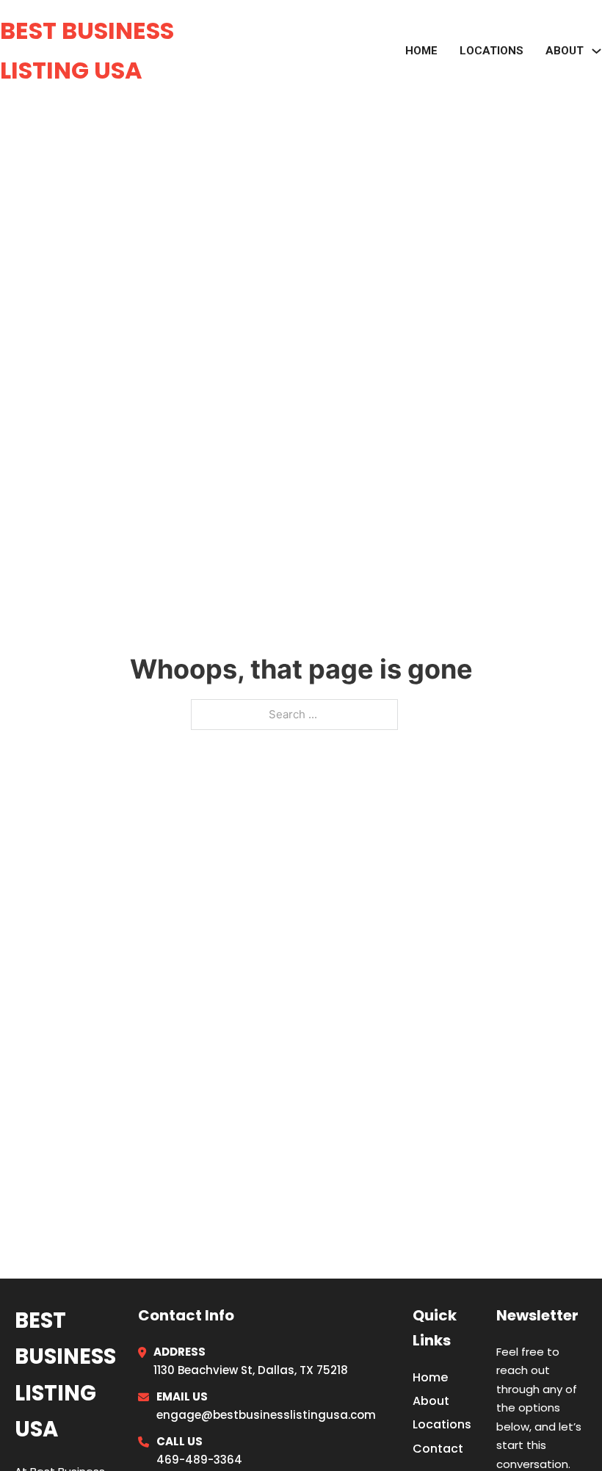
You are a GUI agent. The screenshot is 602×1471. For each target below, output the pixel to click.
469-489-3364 (199, 1459)
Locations (491, 50)
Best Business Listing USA (87, 50)
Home (421, 50)
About (431, 1400)
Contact (438, 1448)
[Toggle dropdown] (596, 51)
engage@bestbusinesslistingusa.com (266, 1415)
